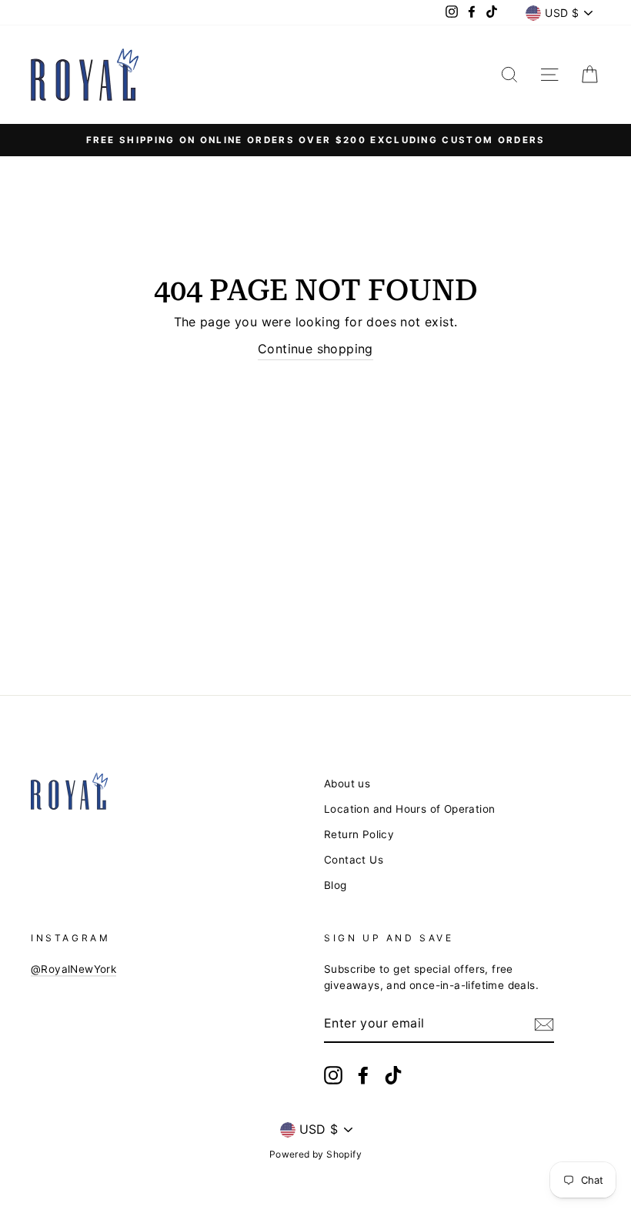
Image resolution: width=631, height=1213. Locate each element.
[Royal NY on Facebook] (363, 1075)
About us (347, 783)
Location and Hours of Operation (409, 809)
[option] (315, 140)
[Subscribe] (544, 1024)
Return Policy (359, 834)
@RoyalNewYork (73, 969)
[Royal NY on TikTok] (393, 1075)
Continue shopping (315, 348)
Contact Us (353, 860)
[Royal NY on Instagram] (333, 1075)
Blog (335, 885)
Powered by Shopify (315, 1154)
